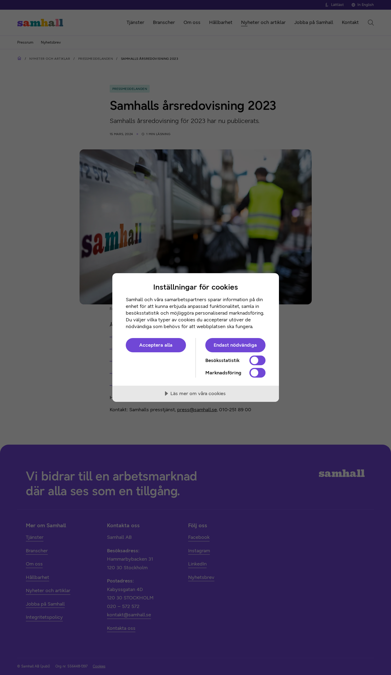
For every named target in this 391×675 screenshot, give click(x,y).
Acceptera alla (156, 345)
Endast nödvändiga (235, 345)
